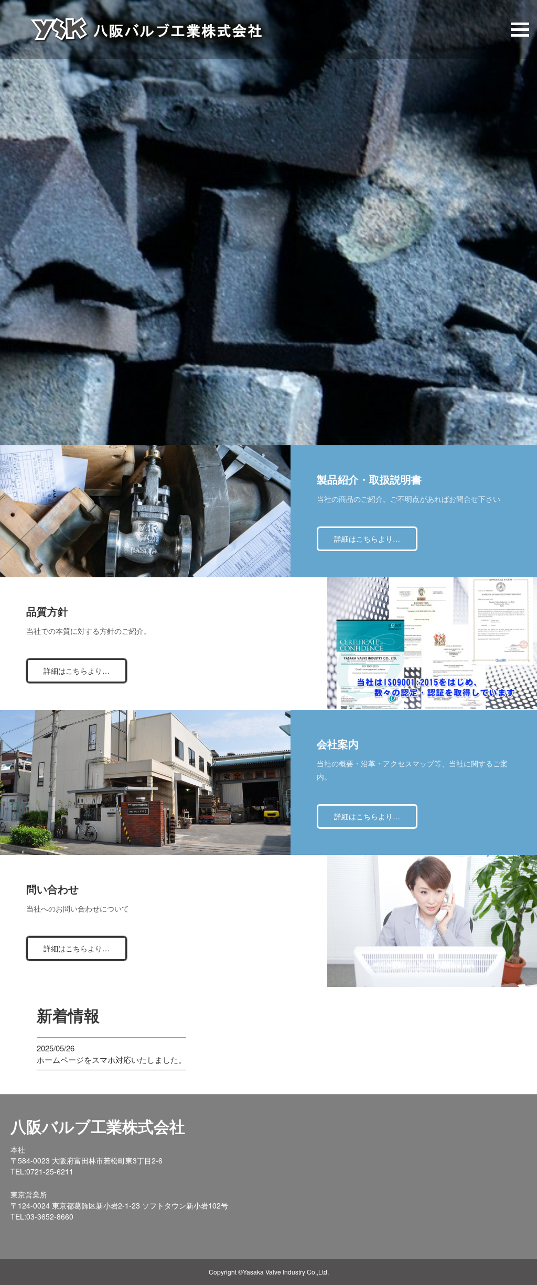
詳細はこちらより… (367, 538)
